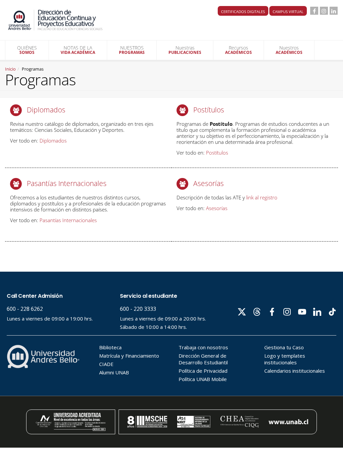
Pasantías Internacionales (67, 183)
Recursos (238, 49)
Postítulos (208, 109)
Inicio (10, 69)
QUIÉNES (27, 49)
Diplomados (46, 109)
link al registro (261, 197)
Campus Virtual (288, 11)
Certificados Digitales (243, 11)
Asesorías (208, 183)
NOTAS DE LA (78, 49)
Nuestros (289, 49)
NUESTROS (132, 49)
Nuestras (184, 49)
